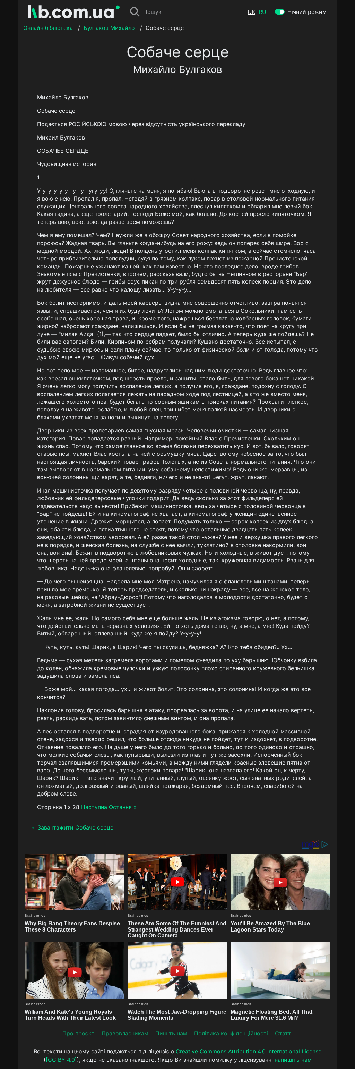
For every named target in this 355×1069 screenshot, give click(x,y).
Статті (284, 1033)
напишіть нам (293, 1059)
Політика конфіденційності (231, 1033)
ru (262, 11)
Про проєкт (78, 1033)
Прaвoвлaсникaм (125, 1033)
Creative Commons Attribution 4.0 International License (248, 1051)
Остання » (123, 806)
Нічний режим (307, 11)
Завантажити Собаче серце (75, 827)
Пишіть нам (171, 1033)
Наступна (94, 806)
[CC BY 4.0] (61, 1059)
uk (251, 11)
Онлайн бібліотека (48, 27)
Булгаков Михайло (109, 27)
